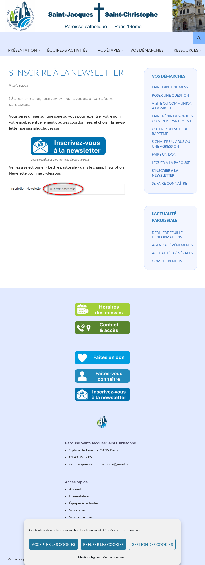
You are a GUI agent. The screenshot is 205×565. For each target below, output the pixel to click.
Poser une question (170, 95)
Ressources (186, 50)
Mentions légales (89, 557)
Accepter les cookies (53, 544)
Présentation (22, 50)
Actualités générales (172, 253)
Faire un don (164, 154)
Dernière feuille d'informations (167, 234)
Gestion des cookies (152, 544)
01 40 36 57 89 (80, 457)
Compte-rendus (167, 261)
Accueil (75, 489)
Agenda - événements (172, 245)
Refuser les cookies (103, 544)
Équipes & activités (67, 50)
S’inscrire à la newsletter (165, 172)
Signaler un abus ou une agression (171, 143)
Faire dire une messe (171, 87)
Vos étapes (109, 50)
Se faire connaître (169, 183)
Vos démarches (147, 50)
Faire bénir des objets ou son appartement (172, 118)
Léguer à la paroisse (171, 162)
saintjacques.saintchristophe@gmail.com (100, 464)
